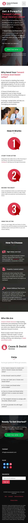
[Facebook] (4, 464)
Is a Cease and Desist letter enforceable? (11, 386)
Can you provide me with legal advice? (12, 405)
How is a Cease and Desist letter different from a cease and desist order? (12, 393)
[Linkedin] (4, 467)
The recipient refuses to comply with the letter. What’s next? (14, 400)
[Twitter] (7, 464)
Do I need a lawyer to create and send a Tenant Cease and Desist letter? (13, 370)
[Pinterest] (10, 467)
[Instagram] (10, 464)
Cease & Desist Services (8, 322)
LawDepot (4, 162)
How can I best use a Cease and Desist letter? (12, 380)
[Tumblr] (7, 467)
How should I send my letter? (12, 376)
